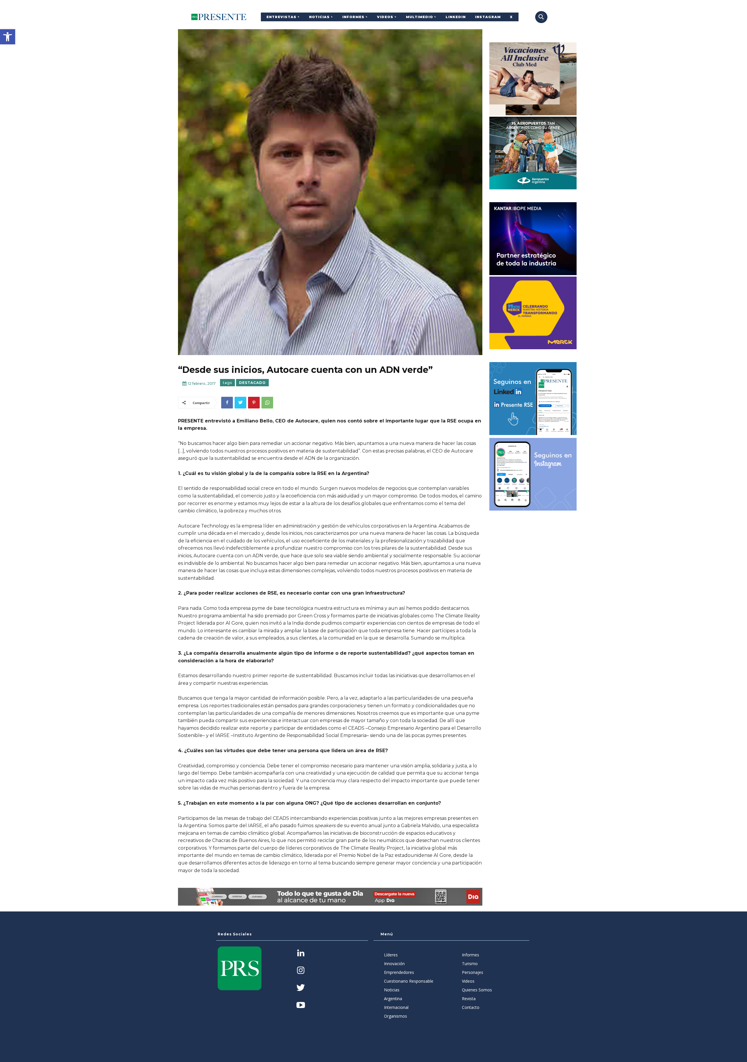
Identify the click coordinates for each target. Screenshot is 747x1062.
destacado (252, 382)
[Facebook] (227, 402)
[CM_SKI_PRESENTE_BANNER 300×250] (533, 78)
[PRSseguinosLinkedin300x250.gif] (533, 398)
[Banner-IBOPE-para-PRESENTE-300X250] (533, 238)
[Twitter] (240, 402)
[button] (7, 36)
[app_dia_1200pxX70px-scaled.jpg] (330, 897)
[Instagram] (301, 971)
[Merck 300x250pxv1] (533, 313)
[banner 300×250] (533, 153)
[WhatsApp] (267, 402)
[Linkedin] (301, 953)
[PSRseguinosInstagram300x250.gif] (533, 474)
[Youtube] (301, 1005)
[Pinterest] (254, 402)
